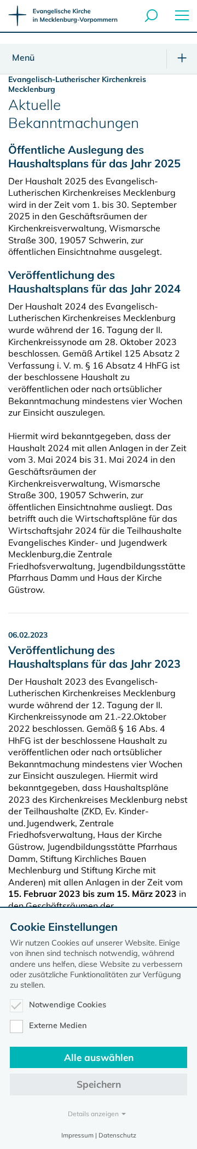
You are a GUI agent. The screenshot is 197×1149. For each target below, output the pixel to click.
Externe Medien (58, 1025)
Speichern (99, 1084)
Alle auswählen (99, 1057)
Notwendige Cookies (67, 1005)
